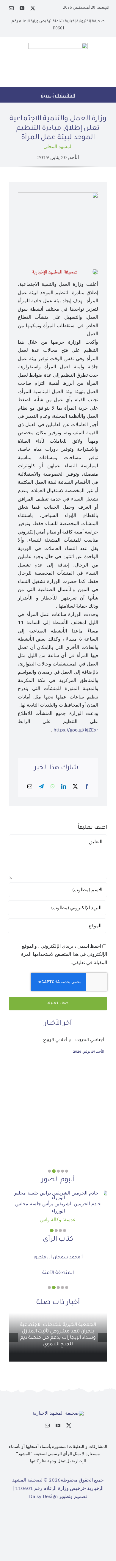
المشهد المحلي (57, 146)
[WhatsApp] (53, 786)
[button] (66, 1171)
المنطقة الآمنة (58, 1273)
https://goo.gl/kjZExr (76, 730)
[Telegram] (41, 786)
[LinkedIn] (63, 786)
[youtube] (22, 8)
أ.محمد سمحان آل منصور (57, 1257)
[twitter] (32, 8)
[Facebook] (86, 786)
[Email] (29, 786)
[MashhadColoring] (58, 45)
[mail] (11, 8)
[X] (75, 786)
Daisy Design (43, 1496)
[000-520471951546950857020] (58, 1193)
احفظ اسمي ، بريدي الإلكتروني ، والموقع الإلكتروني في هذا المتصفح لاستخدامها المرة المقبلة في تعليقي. (64, 954)
